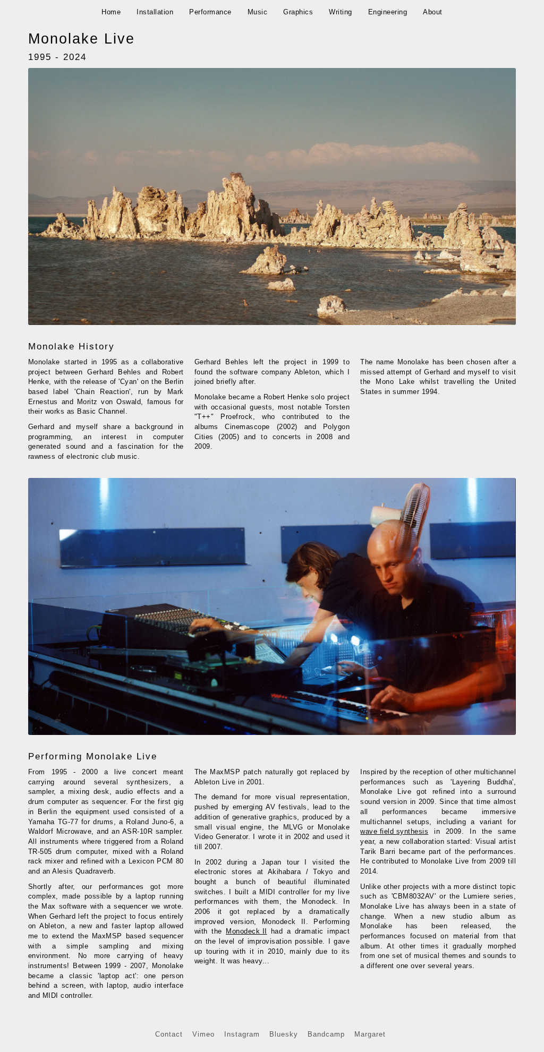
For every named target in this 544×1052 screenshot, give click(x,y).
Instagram (242, 1034)
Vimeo (203, 1034)
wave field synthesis (394, 831)
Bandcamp (326, 1034)
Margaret (370, 1034)
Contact (169, 1034)
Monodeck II (246, 931)
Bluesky (283, 1034)
